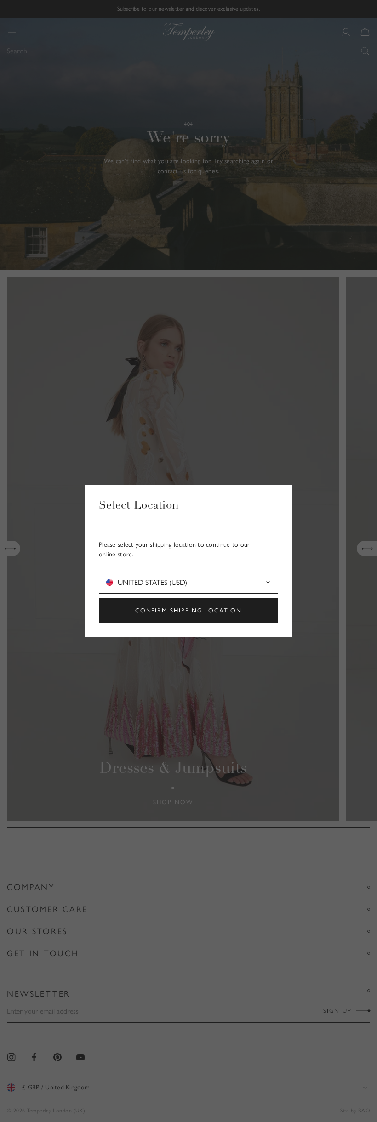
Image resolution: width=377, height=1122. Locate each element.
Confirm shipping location (188, 610)
